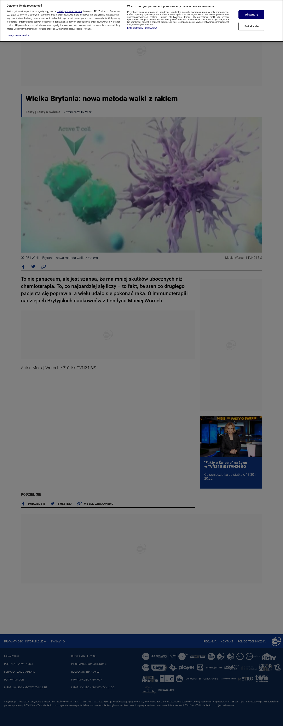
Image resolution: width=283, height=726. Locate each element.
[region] (141, 21)
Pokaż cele (251, 26)
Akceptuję (251, 14)
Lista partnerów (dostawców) (142, 28)
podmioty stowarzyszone (69, 11)
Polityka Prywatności (18, 35)
